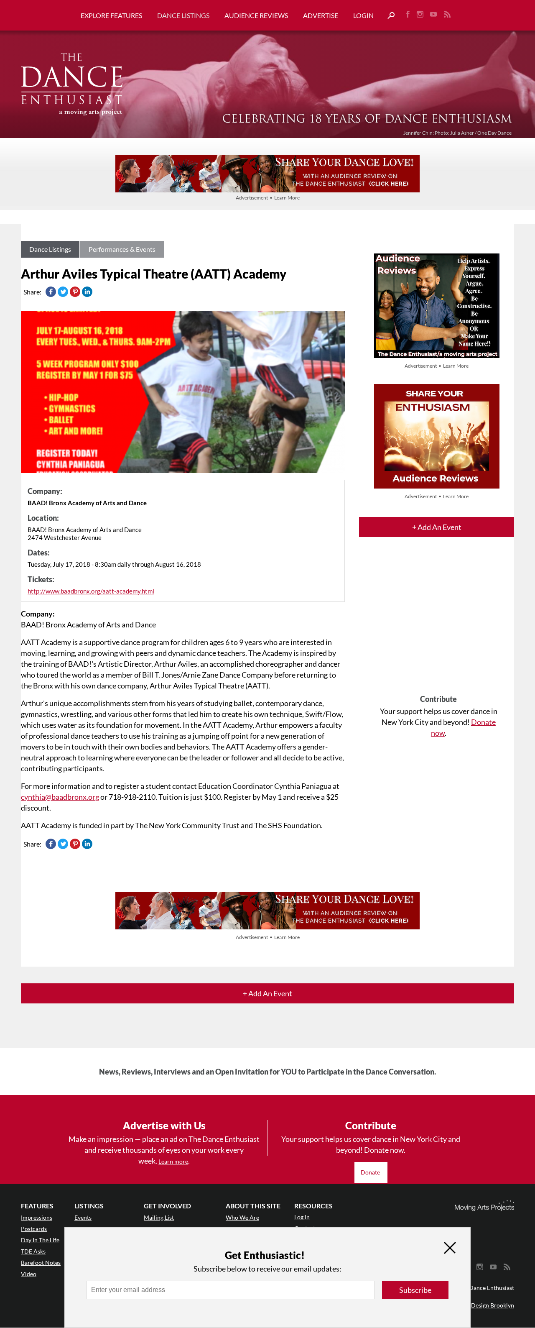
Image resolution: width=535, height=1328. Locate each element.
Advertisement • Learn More (268, 197)
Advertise (320, 15)
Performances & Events (122, 249)
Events (83, 1217)
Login (363, 15)
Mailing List (159, 1217)
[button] (388, 15)
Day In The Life (40, 1240)
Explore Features (111, 15)
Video (28, 1273)
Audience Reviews (256, 15)
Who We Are (242, 1217)
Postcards (34, 1228)
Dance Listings (183, 15)
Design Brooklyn (492, 1305)
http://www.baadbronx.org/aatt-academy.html (91, 591)
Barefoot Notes (41, 1262)
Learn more (173, 1161)
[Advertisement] (438, 623)
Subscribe (415, 1290)
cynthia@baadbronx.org (60, 796)
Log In (302, 1217)
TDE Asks (33, 1251)
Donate (371, 1172)
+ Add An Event (436, 527)
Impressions (36, 1217)
